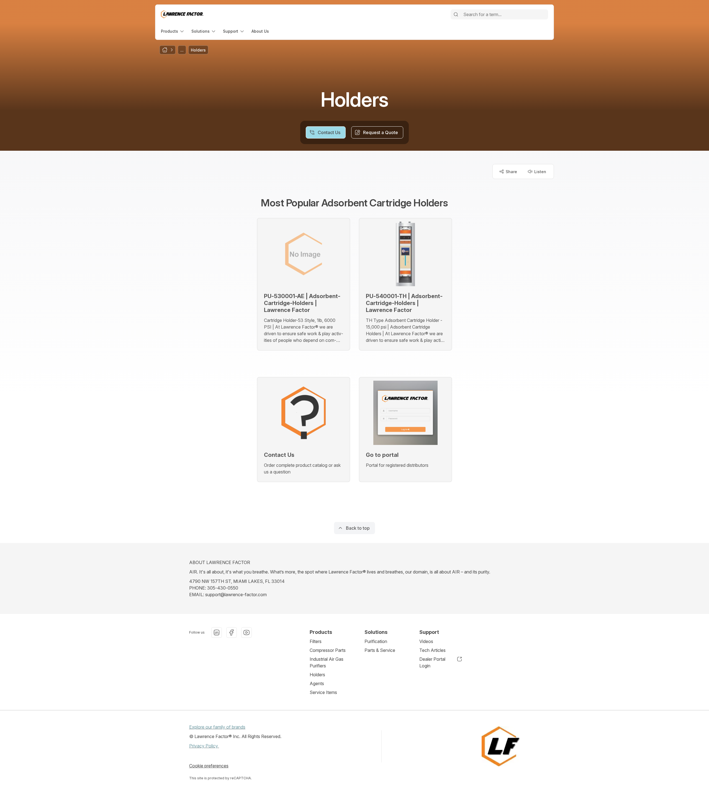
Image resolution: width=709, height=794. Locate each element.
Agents (317, 683)
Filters (316, 641)
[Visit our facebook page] (231, 632)
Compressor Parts (328, 650)
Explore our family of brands (217, 727)
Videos (426, 641)
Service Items (323, 692)
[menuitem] (173, 31)
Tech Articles (432, 650)
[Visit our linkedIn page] (216, 632)
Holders (317, 674)
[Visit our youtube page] (246, 632)
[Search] (456, 14)
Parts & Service (379, 650)
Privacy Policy (204, 746)
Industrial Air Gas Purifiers (326, 662)
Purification (375, 641)
